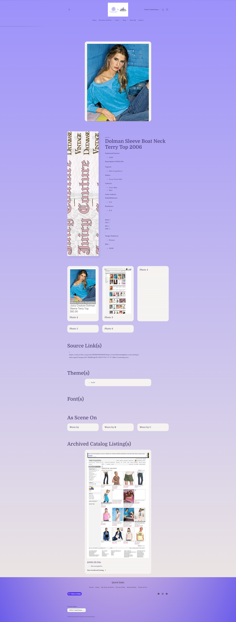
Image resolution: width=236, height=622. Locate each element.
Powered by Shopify (89, 616)
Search (91, 587)
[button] (69, 10)
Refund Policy (131, 587)
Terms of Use (142, 587)
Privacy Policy (120, 587)
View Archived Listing (95, 570)
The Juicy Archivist (107, 587)
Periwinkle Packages (78, 616)
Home (97, 587)
